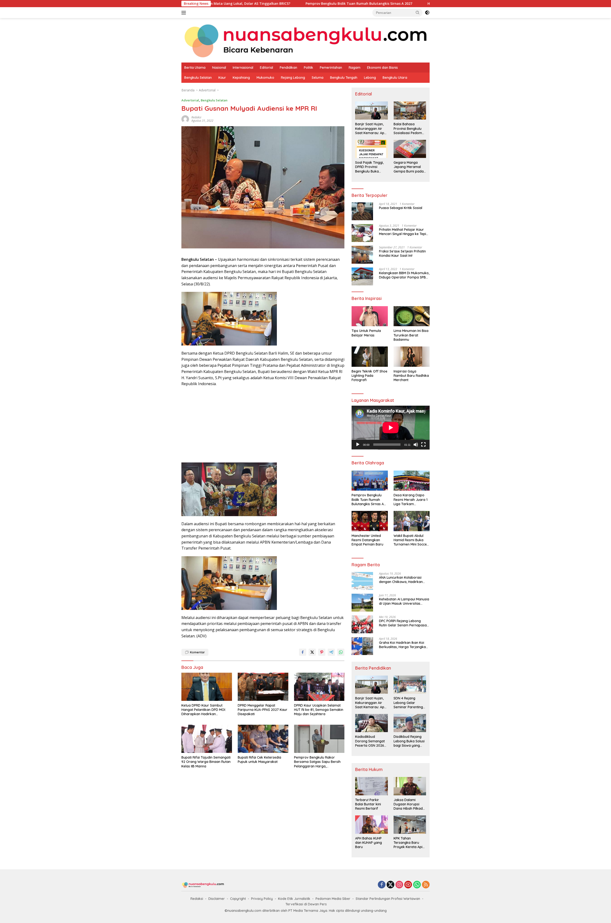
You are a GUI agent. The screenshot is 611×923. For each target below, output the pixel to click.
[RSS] (426, 885)
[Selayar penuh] (423, 444)
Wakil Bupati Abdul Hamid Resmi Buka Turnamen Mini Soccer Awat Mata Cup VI (411, 540)
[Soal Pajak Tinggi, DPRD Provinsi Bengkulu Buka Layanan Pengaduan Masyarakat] (371, 149)
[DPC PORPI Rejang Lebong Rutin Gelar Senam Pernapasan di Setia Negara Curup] (362, 624)
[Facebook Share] (302, 652)
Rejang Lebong (293, 77)
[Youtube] (408, 885)
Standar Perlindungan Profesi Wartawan (388, 899)
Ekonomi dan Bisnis (382, 67)
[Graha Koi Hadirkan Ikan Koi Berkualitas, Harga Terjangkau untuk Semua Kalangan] (362, 646)
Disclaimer (216, 899)
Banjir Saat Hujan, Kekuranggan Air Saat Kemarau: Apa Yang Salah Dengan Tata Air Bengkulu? (370, 128)
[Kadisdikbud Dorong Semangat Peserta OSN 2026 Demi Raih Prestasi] (371, 723)
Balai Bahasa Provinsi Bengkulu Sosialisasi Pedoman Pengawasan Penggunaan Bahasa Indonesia (410, 128)
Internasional (243, 67)
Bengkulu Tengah (343, 77)
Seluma (317, 77)
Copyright (238, 899)
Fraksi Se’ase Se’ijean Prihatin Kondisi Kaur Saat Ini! (402, 253)
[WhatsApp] (417, 885)
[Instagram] (399, 885)
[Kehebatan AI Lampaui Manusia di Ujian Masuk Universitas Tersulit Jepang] (362, 603)
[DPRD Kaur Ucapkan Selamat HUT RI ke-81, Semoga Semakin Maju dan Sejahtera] (319, 687)
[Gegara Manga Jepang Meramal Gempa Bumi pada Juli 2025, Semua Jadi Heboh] (410, 149)
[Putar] (357, 444)
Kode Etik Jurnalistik (294, 899)
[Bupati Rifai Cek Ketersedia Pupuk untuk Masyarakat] (263, 739)
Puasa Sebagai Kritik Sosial (400, 208)
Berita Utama (194, 67)
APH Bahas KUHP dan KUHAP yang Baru (368, 842)
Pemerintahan (331, 67)
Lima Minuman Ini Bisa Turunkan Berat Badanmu (411, 335)
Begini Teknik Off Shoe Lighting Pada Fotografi (369, 375)
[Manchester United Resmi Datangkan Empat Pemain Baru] (370, 521)
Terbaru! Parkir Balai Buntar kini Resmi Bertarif (368, 804)
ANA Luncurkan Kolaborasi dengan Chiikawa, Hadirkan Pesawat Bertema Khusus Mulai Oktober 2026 (404, 579)
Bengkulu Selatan (198, 77)
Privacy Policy (262, 899)
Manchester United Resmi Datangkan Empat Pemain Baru (367, 540)
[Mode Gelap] (427, 13)
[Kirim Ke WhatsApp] (340, 652)
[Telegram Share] (331, 652)
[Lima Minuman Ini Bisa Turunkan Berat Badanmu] (412, 316)
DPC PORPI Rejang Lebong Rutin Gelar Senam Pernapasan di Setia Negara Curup (404, 623)
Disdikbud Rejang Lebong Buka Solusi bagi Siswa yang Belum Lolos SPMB (409, 741)
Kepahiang (241, 77)
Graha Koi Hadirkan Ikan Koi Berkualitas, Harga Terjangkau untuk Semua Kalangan (403, 644)
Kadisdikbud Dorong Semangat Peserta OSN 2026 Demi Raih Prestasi (370, 741)
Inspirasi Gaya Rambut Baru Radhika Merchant (411, 375)
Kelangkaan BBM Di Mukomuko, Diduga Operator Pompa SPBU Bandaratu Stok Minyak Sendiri (404, 275)
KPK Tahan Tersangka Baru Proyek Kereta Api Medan (408, 842)
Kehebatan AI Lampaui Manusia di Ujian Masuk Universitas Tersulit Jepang (404, 601)
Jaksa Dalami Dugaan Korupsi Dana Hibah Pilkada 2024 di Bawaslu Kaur (409, 804)
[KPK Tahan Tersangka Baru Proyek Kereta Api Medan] (410, 824)
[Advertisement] (262, 425)
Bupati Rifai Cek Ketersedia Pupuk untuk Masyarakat (259, 759)
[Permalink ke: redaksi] (185, 118)
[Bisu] (415, 444)
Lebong (370, 77)
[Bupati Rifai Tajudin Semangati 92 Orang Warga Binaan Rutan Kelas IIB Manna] (206, 739)
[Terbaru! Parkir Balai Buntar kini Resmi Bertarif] (371, 786)
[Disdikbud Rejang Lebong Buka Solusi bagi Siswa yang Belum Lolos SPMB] (410, 723)
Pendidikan (288, 67)
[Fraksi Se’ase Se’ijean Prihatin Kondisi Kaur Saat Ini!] (362, 255)
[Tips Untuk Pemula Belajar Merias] (370, 316)
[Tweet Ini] (312, 652)
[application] (391, 428)
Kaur (222, 77)
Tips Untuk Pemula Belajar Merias (366, 333)
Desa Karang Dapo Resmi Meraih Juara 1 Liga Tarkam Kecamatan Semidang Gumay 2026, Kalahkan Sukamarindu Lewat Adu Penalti (411, 499)
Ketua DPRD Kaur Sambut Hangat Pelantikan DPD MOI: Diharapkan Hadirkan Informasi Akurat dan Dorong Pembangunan (205, 709)
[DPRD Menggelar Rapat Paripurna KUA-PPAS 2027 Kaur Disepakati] (263, 687)
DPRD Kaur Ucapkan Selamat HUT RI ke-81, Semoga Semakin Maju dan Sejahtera (318, 709)
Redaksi (196, 899)
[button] (417, 12)
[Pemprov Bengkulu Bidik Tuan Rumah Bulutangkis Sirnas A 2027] (370, 481)
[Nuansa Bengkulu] (305, 40)
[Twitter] (390, 885)
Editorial (266, 67)
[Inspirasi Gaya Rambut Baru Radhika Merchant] (412, 356)
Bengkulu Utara (395, 77)
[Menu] (184, 13)
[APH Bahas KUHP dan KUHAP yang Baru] (371, 824)
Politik (308, 67)
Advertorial (190, 100)
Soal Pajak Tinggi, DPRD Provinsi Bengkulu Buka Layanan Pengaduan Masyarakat (369, 166)
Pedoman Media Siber (333, 899)
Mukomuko (265, 77)
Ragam (354, 67)
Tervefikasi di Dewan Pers (306, 904)
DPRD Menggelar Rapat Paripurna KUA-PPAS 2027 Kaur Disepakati (262, 709)
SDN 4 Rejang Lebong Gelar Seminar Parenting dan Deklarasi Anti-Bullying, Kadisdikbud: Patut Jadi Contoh (409, 702)
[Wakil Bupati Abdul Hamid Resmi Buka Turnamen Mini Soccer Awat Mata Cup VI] (412, 521)
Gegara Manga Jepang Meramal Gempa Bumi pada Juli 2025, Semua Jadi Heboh (409, 166)
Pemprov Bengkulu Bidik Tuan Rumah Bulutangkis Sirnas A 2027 (301, 3)
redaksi (196, 117)
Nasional (219, 67)
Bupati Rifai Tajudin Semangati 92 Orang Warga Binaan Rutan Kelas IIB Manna (206, 761)
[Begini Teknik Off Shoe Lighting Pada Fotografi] (370, 356)
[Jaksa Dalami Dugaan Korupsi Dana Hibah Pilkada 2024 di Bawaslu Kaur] (410, 786)
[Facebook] (381, 885)
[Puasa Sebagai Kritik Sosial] (362, 211)
